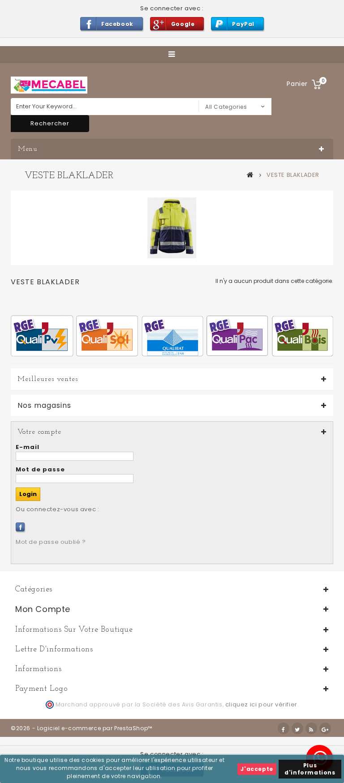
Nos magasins (44, 406)
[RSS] (311, 728)
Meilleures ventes (47, 379)
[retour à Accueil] (250, 175)
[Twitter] (297, 728)
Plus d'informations (309, 769)
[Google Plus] (325, 728)
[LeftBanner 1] (172, 335)
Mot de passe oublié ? (51, 542)
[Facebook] (20, 526)
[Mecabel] (49, 85)
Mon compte (42, 609)
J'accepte (257, 769)
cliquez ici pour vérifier (261, 704)
